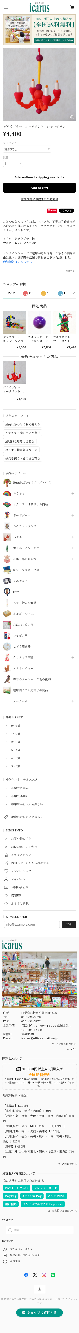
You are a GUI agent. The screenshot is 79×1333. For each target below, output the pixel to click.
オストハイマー (23, 668)
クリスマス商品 (23, 657)
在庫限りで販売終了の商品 (30, 690)
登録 (69, 924)
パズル (17, 537)
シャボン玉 (20, 635)
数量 (6, 157)
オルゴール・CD (24, 614)
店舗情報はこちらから (17, 262)
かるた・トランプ (24, 526)
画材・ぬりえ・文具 (26, 570)
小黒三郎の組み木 (24, 559)
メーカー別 (20, 701)
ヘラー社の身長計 (24, 603)
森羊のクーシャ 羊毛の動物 (32, 679)
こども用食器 (22, 646)
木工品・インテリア (26, 548)
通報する (70, 270)
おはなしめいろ (23, 625)
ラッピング (10, 143)
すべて (11, 293)
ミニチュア (20, 581)
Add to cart (39, 188)
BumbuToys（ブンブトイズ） (33, 482)
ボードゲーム (22, 515)
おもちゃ (19, 493)
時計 (16, 592)
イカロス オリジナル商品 (30, 504)
